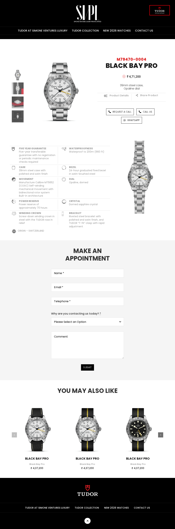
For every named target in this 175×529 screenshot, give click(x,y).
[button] (14, 434)
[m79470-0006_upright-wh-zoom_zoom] (37, 403)
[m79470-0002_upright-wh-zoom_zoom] (138, 403)
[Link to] (124, 76)
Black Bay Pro (37, 458)
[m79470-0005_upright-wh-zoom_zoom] (87, 403)
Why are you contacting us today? (76, 314)
